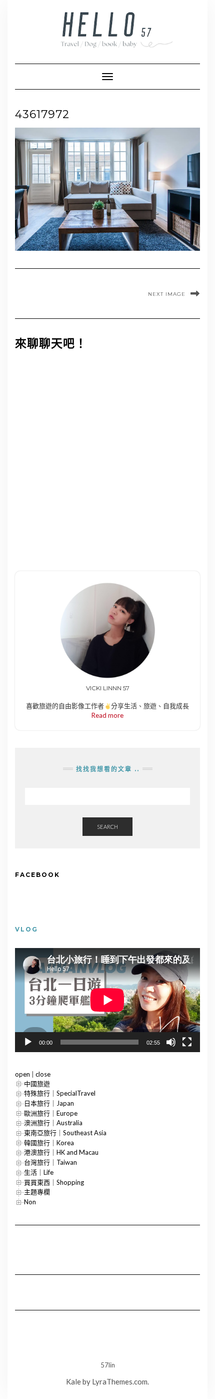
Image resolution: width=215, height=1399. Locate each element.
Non (30, 1202)
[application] (107, 1000)
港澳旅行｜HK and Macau (61, 1152)
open (22, 1074)
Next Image (167, 294)
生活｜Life (39, 1172)
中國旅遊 (37, 1084)
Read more (108, 715)
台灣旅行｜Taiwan (50, 1162)
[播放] (28, 1042)
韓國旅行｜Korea (49, 1143)
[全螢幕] (187, 1042)
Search (107, 826)
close (43, 1074)
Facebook (37, 874)
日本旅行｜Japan (49, 1103)
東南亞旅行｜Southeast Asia (65, 1133)
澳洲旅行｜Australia (53, 1123)
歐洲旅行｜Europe (51, 1113)
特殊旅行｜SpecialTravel (60, 1093)
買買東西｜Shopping (54, 1182)
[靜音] (171, 1042)
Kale (73, 1381)
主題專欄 (37, 1192)
